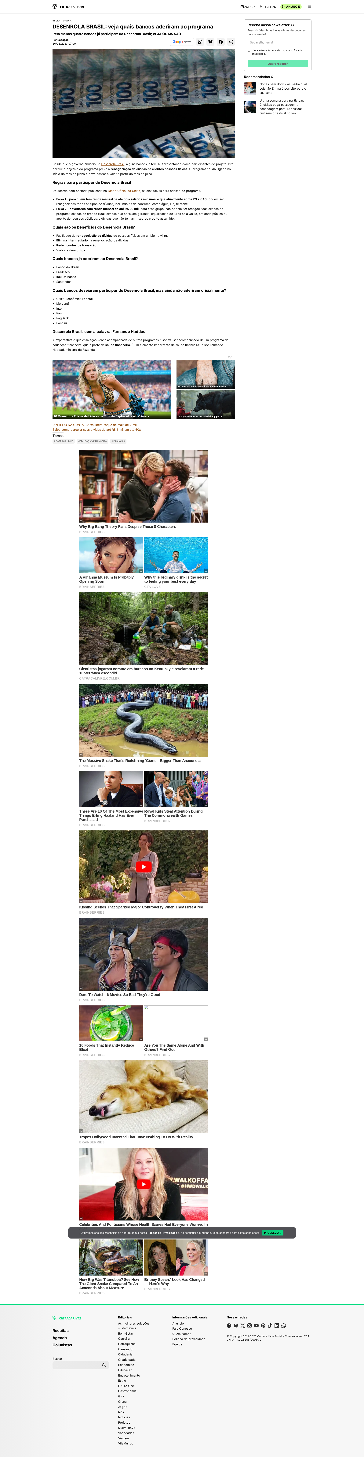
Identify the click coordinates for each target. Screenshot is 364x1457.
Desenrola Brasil (112, 164)
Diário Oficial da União (124, 191)
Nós (121, 1412)
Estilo (122, 1380)
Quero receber (278, 63)
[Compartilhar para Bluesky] (210, 42)
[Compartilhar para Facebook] (221, 42)
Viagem (123, 1438)
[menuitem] (81, 1332)
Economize (126, 1365)
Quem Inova (126, 1428)
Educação (125, 1370)
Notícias (124, 1417)
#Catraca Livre (63, 441)
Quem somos (181, 1334)
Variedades (126, 1433)
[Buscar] (104, 1365)
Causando (125, 1349)
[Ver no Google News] (182, 42)
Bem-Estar (125, 1333)
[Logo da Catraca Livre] (69, 6)
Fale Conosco (182, 1328)
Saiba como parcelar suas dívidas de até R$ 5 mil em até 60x (97, 429)
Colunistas (62, 1345)
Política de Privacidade (162, 1232)
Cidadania (125, 1354)
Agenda (249, 6)
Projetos (124, 1422)
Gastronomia (127, 1391)
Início (56, 20)
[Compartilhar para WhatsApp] (200, 42)
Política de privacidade (188, 1339)
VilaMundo (125, 1443)
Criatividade (127, 1360)
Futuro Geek (127, 1386)
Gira (121, 1396)
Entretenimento (129, 1375)
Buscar (57, 1359)
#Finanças (118, 441)
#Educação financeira (92, 441)
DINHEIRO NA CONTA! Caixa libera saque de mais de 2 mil (95, 425)
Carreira (124, 1338)
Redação (63, 39)
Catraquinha (127, 1344)
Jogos (122, 1407)
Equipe (177, 1344)
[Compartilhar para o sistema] (231, 42)
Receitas (270, 6)
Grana (67, 20)
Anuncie (293, 7)
